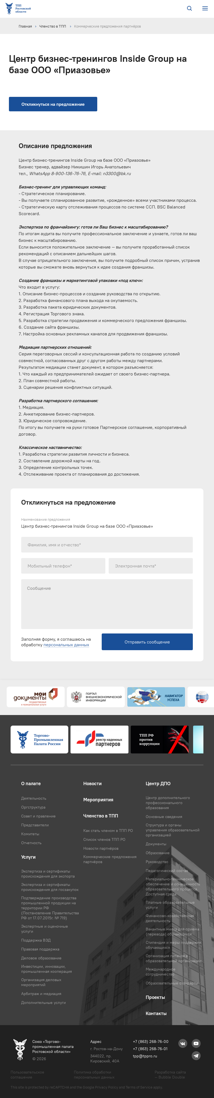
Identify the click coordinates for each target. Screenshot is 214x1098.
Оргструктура (33, 807)
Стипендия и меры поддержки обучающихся (173, 945)
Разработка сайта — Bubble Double (170, 1075)
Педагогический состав (167, 870)
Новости (92, 783)
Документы (156, 843)
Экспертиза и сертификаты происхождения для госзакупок (50, 887)
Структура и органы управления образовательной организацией (173, 829)
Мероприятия (98, 800)
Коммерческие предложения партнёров (107, 26)
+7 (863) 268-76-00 (151, 1041)
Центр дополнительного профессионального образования (168, 802)
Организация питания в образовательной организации (173, 958)
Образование (158, 852)
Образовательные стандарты (172, 983)
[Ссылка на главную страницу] (19, 9)
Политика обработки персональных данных (94, 1075)
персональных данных (66, 644)
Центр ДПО (158, 783)
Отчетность (31, 842)
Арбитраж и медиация (41, 993)
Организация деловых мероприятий (41, 982)
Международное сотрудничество (161, 972)
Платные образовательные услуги (170, 905)
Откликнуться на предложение (53, 104)
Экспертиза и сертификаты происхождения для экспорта (48, 874)
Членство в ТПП (53, 26)
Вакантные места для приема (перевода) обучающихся (172, 932)
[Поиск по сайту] (189, 9)
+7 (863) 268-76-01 (150, 1048)
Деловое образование (41, 958)
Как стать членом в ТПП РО (108, 830)
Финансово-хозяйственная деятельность (170, 918)
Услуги (28, 857)
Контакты (156, 1013)
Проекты (155, 997)
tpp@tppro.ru (145, 1055)
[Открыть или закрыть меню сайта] (205, 8)
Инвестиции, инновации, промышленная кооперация (46, 969)
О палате (31, 783)
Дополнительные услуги (43, 1002)
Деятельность (33, 798)
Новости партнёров (100, 848)
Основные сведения (164, 816)
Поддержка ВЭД (36, 940)
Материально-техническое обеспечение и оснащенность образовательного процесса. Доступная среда (173, 886)
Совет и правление (38, 816)
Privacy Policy (106, 1087)
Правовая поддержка (40, 949)
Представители (35, 824)
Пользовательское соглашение (27, 1075)
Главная (25, 26)
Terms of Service (139, 1087)
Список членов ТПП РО (104, 839)
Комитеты (30, 833)
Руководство (157, 861)
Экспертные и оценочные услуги (44, 929)
